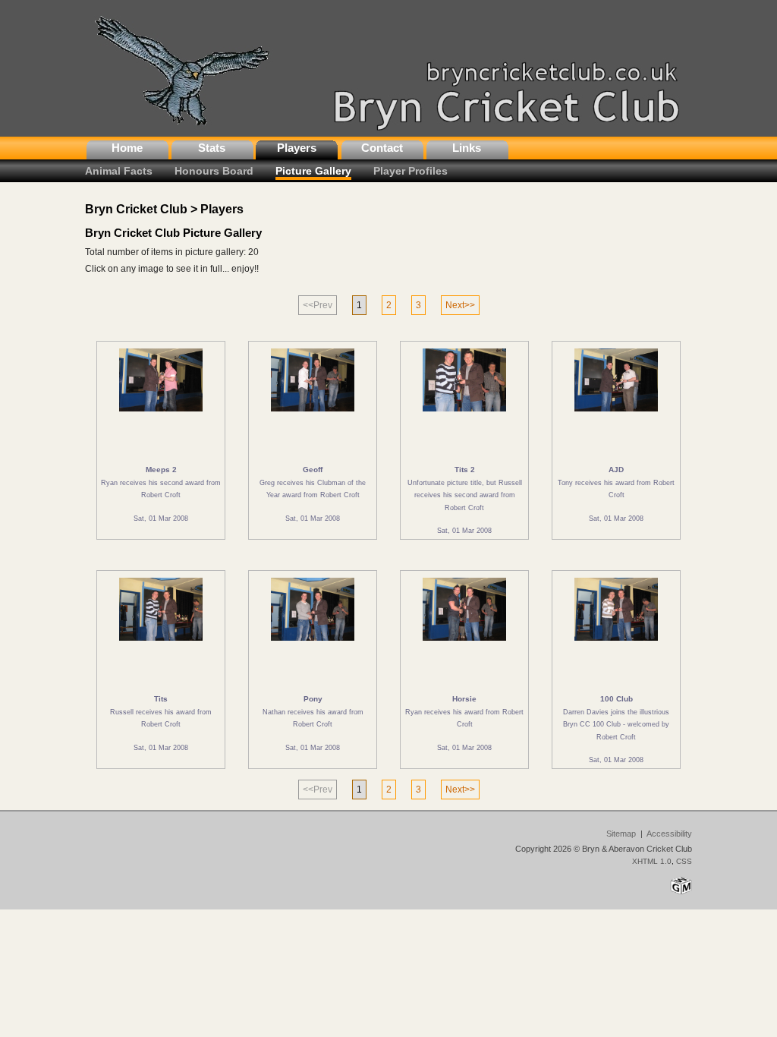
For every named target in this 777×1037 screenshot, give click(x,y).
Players (296, 147)
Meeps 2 (161, 469)
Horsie (464, 699)
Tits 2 (465, 469)
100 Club (616, 699)
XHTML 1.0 (652, 861)
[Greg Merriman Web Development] (681, 893)
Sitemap (621, 833)
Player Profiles (410, 171)
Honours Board (214, 171)
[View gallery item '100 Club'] (616, 645)
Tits (161, 699)
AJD (616, 469)
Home (127, 147)
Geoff (312, 469)
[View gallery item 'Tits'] (161, 645)
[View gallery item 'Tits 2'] (465, 416)
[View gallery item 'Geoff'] (313, 416)
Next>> (460, 305)
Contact (382, 147)
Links (466, 147)
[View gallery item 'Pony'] (313, 645)
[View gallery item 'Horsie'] (465, 645)
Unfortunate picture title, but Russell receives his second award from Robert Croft (464, 495)
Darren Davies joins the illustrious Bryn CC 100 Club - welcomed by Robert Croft (616, 724)
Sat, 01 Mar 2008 (161, 518)
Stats (211, 147)
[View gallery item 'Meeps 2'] (161, 416)
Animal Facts (119, 171)
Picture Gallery (313, 171)
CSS (684, 861)
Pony (313, 699)
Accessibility (669, 833)
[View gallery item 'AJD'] (616, 416)
